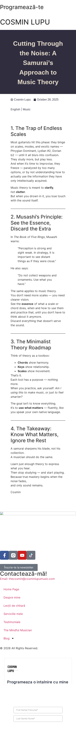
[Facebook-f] (4, 555)
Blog (7, 638)
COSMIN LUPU (25, 22)
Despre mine (12, 597)
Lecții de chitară (14, 605)
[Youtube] (22, 555)
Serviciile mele (13, 614)
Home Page (11, 589)
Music (27, 109)
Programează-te (22, 7)
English (15, 109)
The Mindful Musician (18, 630)
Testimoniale (12, 622)
